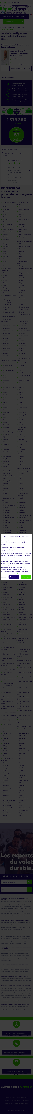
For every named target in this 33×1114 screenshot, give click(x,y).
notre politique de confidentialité (20, 573)
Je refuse (3, 577)
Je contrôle (14, 577)
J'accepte (26, 577)
